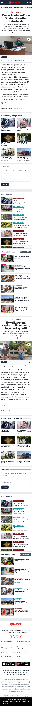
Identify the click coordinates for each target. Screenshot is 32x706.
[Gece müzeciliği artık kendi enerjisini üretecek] (8, 137)
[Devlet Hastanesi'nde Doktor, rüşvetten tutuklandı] (16, 45)
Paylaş (5, 56)
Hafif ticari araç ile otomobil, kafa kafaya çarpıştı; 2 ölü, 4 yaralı (23, 159)
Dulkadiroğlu (18, 7)
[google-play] (23, 664)
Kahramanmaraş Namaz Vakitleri (6, 647)
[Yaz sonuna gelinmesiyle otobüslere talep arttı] (8, 122)
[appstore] (8, 664)
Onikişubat (25, 670)
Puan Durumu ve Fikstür (9, 652)
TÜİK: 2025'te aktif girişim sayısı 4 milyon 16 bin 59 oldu (8, 159)
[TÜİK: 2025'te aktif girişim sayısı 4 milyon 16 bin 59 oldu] (8, 152)
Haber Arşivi (22, 657)
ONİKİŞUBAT (14, 696)
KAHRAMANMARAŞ (19, 206)
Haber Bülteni (8, 366)
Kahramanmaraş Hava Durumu (23, 642)
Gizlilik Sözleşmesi (17, 704)
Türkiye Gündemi (16, 12)
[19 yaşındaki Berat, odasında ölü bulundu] (24, 137)
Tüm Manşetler (23, 652)
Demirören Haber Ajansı (8, 60)
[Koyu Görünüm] (28, 3)
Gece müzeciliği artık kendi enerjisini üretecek (7, 144)
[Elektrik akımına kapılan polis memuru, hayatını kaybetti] (16, 350)
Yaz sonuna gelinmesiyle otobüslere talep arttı (7, 129)
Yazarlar (24, 672)
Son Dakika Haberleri (8, 657)
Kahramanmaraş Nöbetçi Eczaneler (6, 642)
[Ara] (30, 3)
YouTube (9, 674)
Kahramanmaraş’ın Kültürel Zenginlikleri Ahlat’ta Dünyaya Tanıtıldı (21, 218)
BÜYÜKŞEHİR (5, 696)
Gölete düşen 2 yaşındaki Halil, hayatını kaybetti (24, 129)
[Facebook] (11, 636)
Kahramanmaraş (6, 7)
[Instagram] (17, 636)
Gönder (5, 184)
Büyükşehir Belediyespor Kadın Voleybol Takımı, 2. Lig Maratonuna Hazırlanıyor (20, 210)
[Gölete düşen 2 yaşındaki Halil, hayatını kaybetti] (24, 122)
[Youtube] (20, 636)
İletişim (20, 674)
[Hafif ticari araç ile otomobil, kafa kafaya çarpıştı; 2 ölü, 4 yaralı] (24, 152)
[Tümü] (30, 194)
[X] (14, 636)
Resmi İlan (18, 672)
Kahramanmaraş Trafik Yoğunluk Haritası (23, 647)
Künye (15, 674)
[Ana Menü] (2, 3)
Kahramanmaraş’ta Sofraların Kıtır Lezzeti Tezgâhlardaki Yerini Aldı (21, 227)
